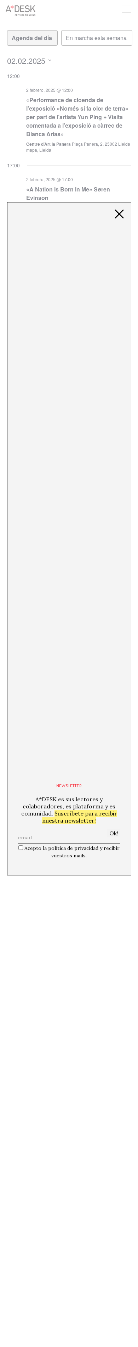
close (119, 214)
